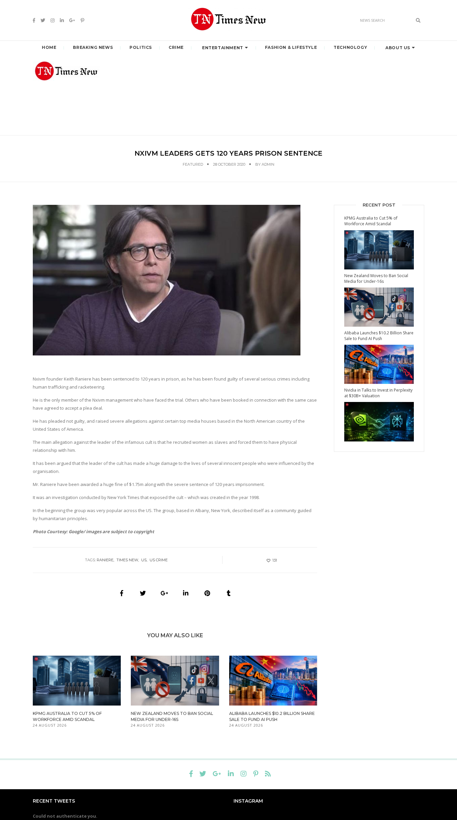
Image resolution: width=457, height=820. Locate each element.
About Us (397, 47)
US (144, 560)
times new (127, 560)
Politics (140, 47)
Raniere (105, 560)
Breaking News (93, 47)
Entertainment (222, 47)
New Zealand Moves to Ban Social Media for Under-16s (376, 278)
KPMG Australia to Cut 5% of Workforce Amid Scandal (370, 221)
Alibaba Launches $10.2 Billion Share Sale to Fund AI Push (379, 335)
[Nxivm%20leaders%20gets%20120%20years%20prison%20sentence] (121, 593)
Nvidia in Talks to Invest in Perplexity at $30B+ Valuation (378, 393)
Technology (350, 47)
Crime (176, 47)
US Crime (159, 560)
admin (268, 164)
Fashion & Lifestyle (291, 47)
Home (49, 47)
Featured (193, 164)
